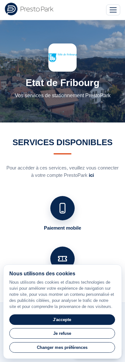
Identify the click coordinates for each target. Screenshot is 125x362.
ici (91, 175)
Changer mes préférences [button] (62, 347)
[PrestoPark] (29, 9)
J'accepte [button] (62, 319)
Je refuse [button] (62, 333)
